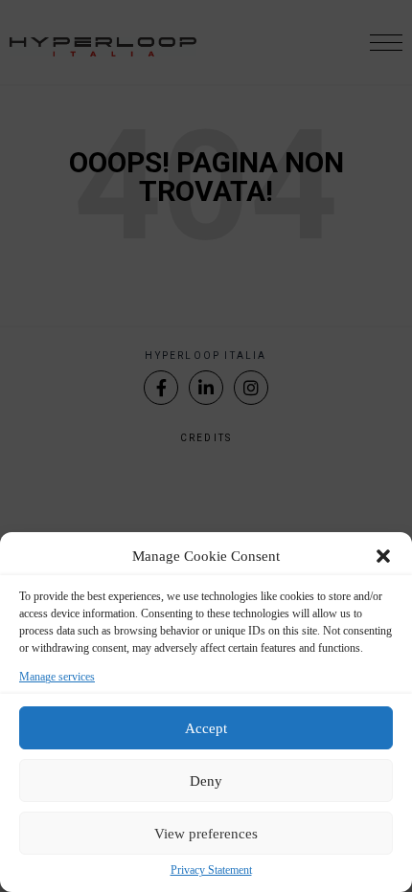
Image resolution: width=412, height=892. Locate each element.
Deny (206, 781)
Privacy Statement (211, 870)
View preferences (206, 833)
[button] (383, 556)
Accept (206, 728)
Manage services (57, 677)
